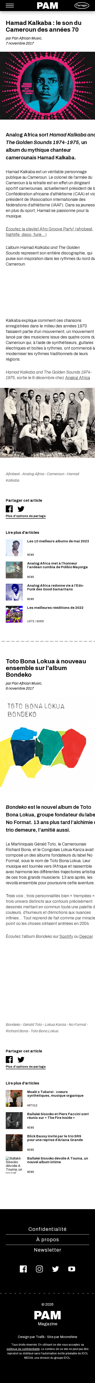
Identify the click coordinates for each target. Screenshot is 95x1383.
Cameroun (55, 474)
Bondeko (13, 1025)
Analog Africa (77, 377)
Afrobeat (13, 474)
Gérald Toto (32, 1025)
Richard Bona (17, 1031)
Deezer (85, 936)
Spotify (66, 936)
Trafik (40, 1337)
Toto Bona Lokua (44, 1031)
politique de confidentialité (23, 1349)
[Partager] (9, 508)
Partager (81, 5)
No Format (77, 1025)
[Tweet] (21, 508)
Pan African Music (26, 38)
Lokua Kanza (55, 1025)
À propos (47, 1239)
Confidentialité (47, 1229)
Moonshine (68, 1337)
